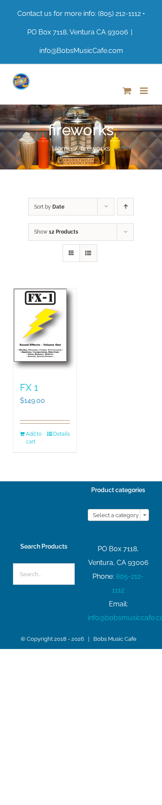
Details (61, 434)
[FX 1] (44, 330)
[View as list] (88, 253)
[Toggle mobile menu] (144, 90)
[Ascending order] (125, 206)
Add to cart (33, 438)
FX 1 (29, 387)
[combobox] (118, 515)
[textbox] (118, 515)
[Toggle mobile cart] (127, 90)
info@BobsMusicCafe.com (81, 51)
